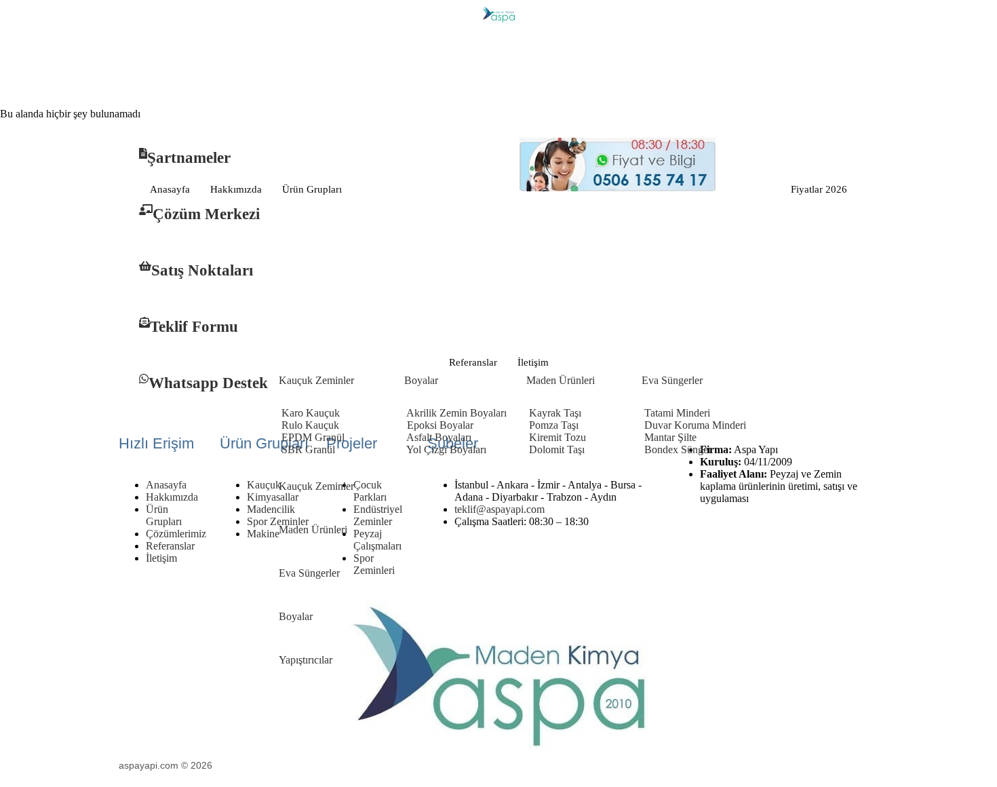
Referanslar (473, 362)
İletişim (533, 362)
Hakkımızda (236, 189)
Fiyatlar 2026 (819, 189)
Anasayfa (170, 189)
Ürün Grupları (312, 189)
